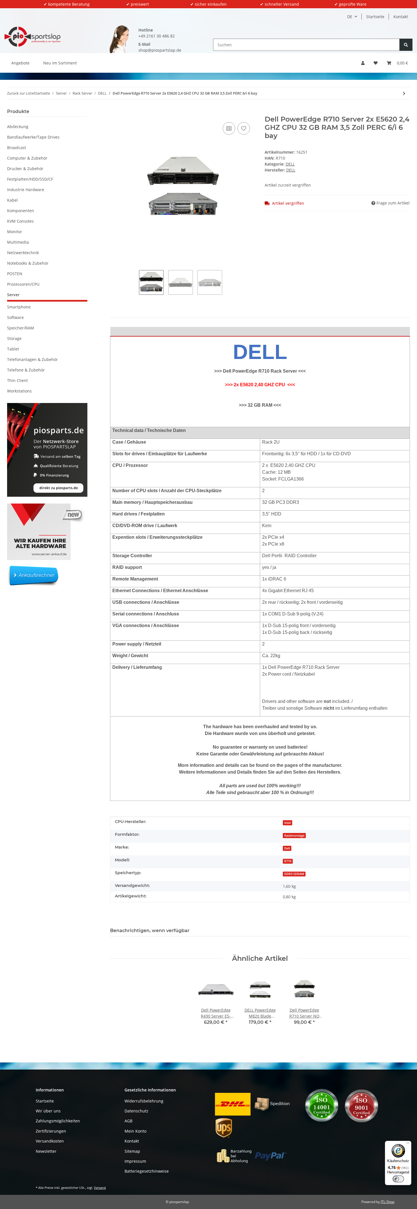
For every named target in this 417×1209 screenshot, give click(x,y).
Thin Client (17, 380)
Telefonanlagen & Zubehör (32, 359)
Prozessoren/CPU (23, 284)
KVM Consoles (20, 221)
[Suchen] (405, 45)
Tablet (13, 349)
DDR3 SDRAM (294, 874)
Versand (100, 1187)
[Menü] (408, 1144)
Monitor (14, 231)
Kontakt (400, 16)
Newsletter (46, 1151)
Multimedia (18, 242)
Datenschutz (136, 1111)
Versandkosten (50, 1141)
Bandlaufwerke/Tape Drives (33, 137)
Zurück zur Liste (20, 93)
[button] (363, 63)
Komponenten (20, 210)
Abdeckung (17, 126)
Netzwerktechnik (23, 252)
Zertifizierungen (51, 1131)
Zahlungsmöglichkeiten (58, 1121)
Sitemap (132, 1151)
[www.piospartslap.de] (32, 36)
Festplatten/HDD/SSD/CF (30, 179)
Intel (287, 823)
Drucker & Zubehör (25, 168)
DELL (290, 164)
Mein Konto (135, 1131)
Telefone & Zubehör (26, 370)
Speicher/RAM (20, 328)
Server (13, 294)
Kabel (12, 200)
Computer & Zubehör (27, 158)
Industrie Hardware (25, 189)
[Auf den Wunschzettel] (243, 128)
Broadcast (16, 147)
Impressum (135, 1161)
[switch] (398, 1178)
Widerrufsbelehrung (144, 1101)
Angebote (20, 63)
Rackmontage (294, 836)
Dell (287, 848)
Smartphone (19, 307)
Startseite (375, 16)
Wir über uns (48, 1111)
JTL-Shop (387, 1201)
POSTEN (14, 273)
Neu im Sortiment (60, 63)
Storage (14, 338)
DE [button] (349, 16)
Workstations (19, 391)
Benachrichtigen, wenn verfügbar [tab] (149, 930)
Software (15, 317)
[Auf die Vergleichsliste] (229, 128)
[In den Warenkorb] (114, 112)
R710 (287, 861)
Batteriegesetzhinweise (147, 1171)
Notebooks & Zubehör (28, 263)
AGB (128, 1121)
